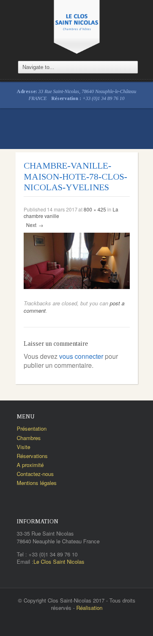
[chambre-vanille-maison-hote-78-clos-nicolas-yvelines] (77, 259)
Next (34, 224)
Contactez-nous (35, 474)
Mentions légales (37, 483)
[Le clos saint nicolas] (76, 26)
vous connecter (81, 356)
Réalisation (89, 608)
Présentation (32, 428)
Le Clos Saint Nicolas (58, 561)
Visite (23, 447)
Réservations (32, 456)
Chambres (29, 438)
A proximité (30, 465)
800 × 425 (95, 209)
